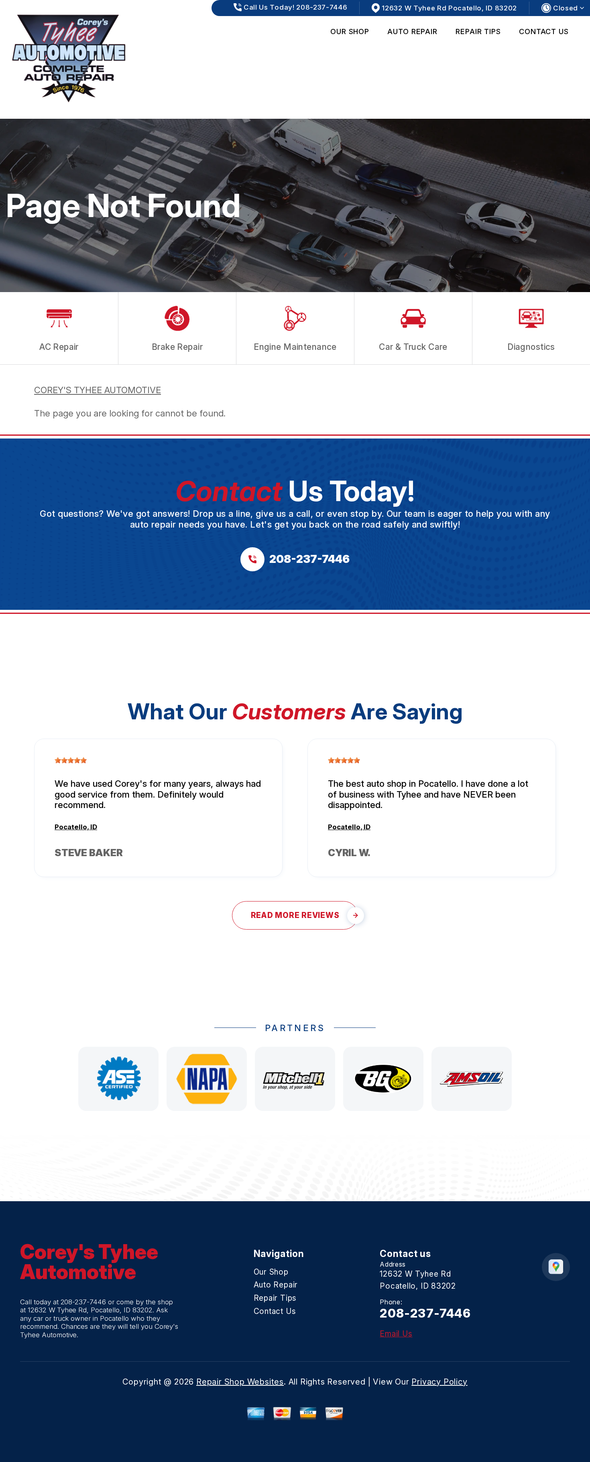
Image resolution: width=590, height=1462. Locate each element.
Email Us (396, 1334)
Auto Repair (412, 31)
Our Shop (349, 31)
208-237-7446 (83, 1302)
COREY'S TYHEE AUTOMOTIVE (97, 390)
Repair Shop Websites (240, 1382)
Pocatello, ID (76, 827)
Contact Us (544, 31)
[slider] (71, 760)
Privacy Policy (439, 1382)
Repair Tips (478, 31)
